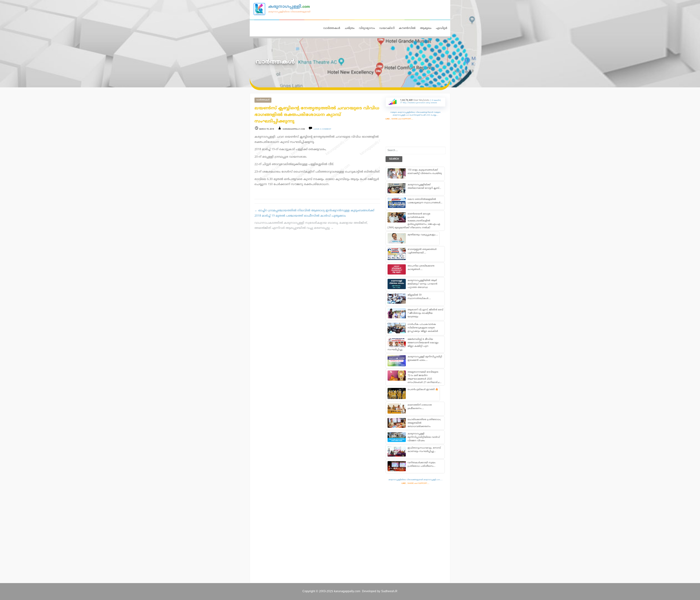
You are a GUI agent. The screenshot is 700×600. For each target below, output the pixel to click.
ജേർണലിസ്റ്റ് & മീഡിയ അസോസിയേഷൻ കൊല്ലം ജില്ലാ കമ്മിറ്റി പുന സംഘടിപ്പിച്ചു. (413, 344)
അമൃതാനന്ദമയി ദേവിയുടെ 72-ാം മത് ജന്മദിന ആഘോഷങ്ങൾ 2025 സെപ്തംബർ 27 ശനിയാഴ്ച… (424, 377)
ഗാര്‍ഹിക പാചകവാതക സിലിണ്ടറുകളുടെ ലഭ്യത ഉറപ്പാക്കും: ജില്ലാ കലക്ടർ (422, 328)
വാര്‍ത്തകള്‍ (263, 100)
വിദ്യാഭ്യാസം (367, 28)
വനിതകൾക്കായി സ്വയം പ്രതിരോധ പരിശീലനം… (421, 464)
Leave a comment (322, 129)
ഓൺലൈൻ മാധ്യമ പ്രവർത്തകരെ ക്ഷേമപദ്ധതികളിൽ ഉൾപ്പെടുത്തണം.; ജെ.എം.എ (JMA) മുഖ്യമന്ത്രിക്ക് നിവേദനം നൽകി (414, 220)
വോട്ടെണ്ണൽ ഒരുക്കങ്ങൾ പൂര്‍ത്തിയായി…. (421, 251)
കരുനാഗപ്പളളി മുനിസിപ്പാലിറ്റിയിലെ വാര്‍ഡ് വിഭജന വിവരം (423, 437)
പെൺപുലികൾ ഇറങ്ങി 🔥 (422, 389)
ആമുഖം (425, 28)
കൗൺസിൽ (407, 28)
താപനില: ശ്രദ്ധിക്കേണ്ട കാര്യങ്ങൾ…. (420, 268)
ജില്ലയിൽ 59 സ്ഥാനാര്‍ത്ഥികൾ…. (419, 297)
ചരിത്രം (350, 28)
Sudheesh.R (389, 591)
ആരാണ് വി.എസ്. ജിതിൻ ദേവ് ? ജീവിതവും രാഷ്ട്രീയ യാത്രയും (425, 313)
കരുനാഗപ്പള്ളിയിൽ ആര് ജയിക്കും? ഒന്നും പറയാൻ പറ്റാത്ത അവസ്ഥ (422, 284)
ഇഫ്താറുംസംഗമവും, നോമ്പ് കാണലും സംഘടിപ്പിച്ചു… (424, 450)
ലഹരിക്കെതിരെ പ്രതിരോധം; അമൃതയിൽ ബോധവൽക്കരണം (424, 423)
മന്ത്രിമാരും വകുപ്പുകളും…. (422, 234)
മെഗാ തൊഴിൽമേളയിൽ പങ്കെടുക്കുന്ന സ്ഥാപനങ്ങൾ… (424, 201)
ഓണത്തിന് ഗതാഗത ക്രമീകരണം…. (419, 407)
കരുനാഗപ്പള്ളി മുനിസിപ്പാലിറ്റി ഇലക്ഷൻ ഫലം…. (424, 358)
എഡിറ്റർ (441, 28)
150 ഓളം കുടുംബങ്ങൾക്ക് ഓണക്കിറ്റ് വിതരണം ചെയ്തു (424, 172)
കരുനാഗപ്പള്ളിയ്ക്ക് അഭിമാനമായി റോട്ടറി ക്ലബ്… (424, 186)
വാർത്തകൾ (331, 28)
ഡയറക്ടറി (386, 28)
